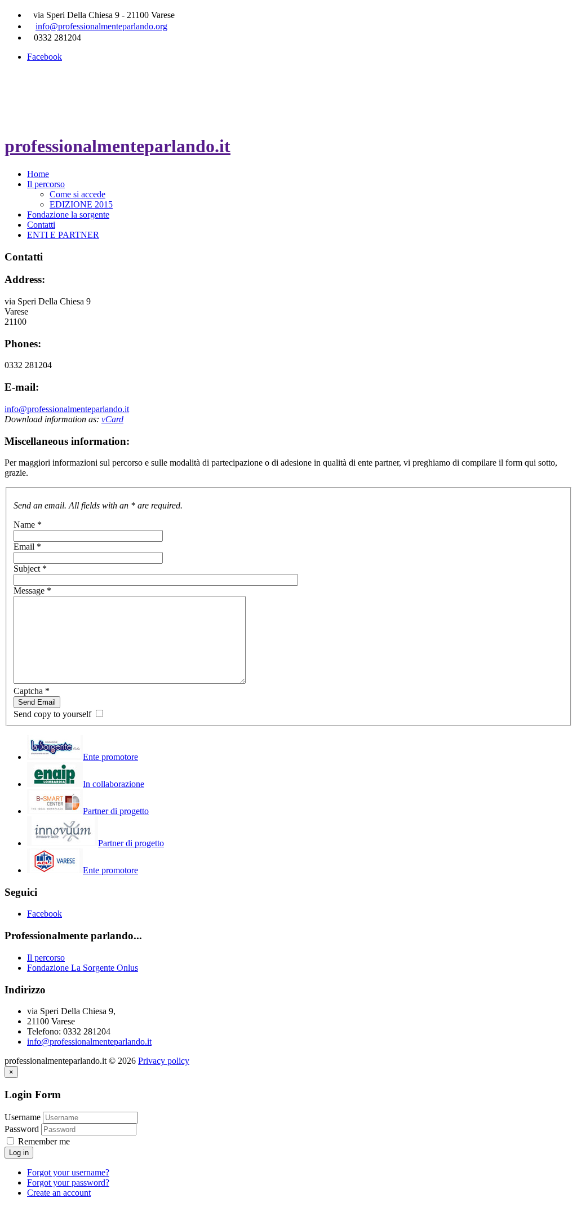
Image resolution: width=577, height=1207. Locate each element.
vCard (112, 419)
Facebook (44, 56)
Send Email (37, 702)
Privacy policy (163, 1060)
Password (23, 1129)
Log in (19, 1152)
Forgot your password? (68, 1182)
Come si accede (77, 194)
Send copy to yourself (52, 714)
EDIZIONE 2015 (81, 204)
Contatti (41, 224)
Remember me (43, 1141)
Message (32, 590)
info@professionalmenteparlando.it (67, 409)
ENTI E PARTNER (63, 235)
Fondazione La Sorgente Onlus (82, 967)
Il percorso (46, 184)
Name (28, 524)
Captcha (32, 691)
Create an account (59, 1192)
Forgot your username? (68, 1172)
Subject (30, 568)
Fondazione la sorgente (68, 214)
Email (27, 546)
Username (23, 1117)
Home (38, 174)
